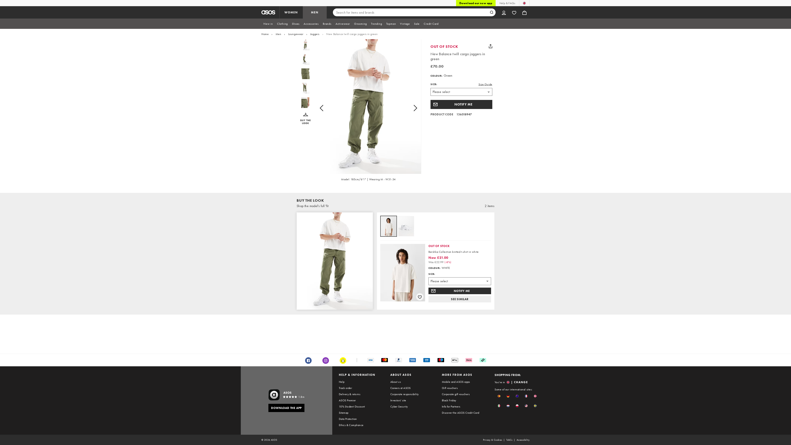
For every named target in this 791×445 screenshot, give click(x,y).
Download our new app (475, 3)
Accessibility (523, 439)
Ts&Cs (509, 439)
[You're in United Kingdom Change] (524, 3)
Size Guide (485, 84)
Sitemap (344, 413)
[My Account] (504, 12)
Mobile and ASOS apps (456, 382)
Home (265, 34)
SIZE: (434, 84)
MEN (314, 12)
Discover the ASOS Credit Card (460, 413)
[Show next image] (410, 108)
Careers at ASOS (400, 388)
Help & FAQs (507, 3)
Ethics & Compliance (351, 425)
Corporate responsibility (404, 394)
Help (342, 382)
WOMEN (291, 12)
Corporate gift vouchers (456, 394)
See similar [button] (460, 299)
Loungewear (295, 34)
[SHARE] (490, 46)
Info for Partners (451, 406)
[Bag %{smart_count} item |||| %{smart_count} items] (524, 12)
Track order (345, 388)
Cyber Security (399, 406)
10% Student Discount (352, 406)
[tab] (268, 24)
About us (395, 382)
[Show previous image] (326, 108)
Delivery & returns (349, 394)
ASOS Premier (347, 400)
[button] (305, 119)
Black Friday (449, 400)
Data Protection (348, 419)
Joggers (314, 34)
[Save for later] (419, 296)
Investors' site (398, 400)
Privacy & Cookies (492, 439)
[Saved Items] (514, 12)
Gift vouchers (450, 388)
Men (278, 34)
